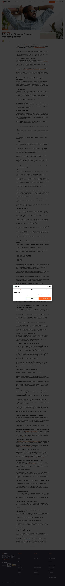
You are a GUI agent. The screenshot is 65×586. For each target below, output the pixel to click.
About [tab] (46, 289)
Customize (32, 298)
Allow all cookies (45, 298)
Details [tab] (32, 289)
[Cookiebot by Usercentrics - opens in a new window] (47, 286)
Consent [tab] (19, 289)
